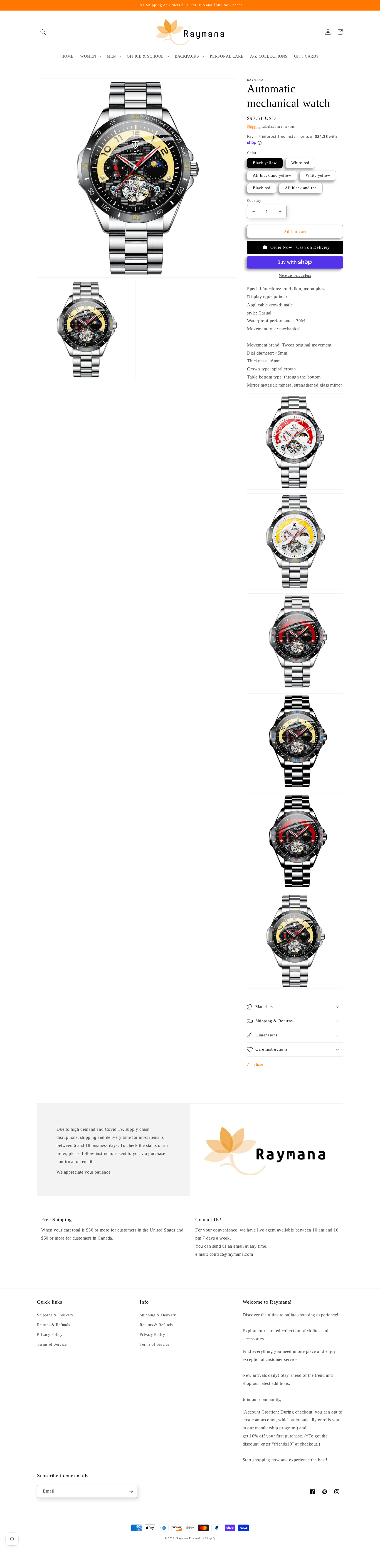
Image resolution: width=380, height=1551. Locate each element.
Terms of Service (52, 1344)
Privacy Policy (49, 1335)
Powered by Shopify (202, 1538)
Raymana (182, 1538)
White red (300, 163)
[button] (43, 32)
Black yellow (265, 163)
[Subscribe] (131, 1491)
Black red (261, 188)
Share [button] (258, 1064)
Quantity (254, 200)
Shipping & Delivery (55, 1315)
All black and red (301, 188)
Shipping (254, 127)
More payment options (295, 275)
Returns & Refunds (53, 1325)
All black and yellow (272, 175)
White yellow (318, 175)
